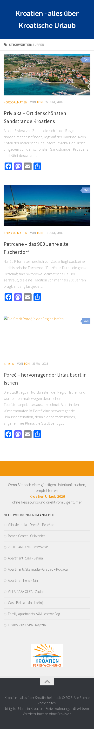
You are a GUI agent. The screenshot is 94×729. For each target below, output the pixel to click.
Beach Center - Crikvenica (27, 536)
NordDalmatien (15, 102)
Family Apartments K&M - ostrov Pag (34, 614)
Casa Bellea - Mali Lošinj (25, 602)
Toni (40, 102)
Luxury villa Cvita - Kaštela (27, 625)
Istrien (9, 364)
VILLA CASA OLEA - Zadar (26, 591)
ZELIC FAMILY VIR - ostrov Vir (28, 547)
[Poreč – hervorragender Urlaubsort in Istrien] (47, 336)
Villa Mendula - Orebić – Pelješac (31, 524)
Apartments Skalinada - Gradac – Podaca (38, 569)
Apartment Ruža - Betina (25, 558)
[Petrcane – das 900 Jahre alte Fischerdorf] (47, 205)
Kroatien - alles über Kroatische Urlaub (47, 19)
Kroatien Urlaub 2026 (47, 496)
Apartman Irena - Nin (23, 580)
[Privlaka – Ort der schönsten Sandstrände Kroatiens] (47, 74)
